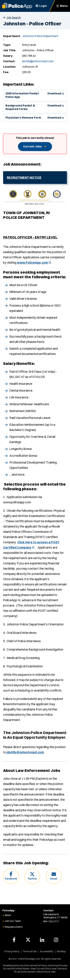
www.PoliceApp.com (34, 262)
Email (53, 878)
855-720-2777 (51, 921)
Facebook (11, 878)
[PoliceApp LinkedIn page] (42, 939)
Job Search (14, 17)
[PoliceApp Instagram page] (56, 939)
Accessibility (46, 951)
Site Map (61, 951)
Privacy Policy (11, 951)
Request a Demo (14, 926)
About (8, 915)
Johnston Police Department (40, 36)
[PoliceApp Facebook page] (14, 939)
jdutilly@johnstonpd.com (37, 61)
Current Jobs (32, 146)
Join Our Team (13, 920)
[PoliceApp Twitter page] (28, 939)
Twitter (32, 878)
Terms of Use (30, 951)
